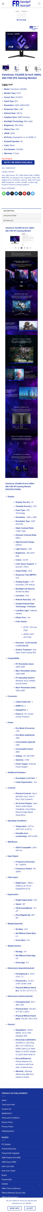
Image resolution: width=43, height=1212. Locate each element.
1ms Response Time (16, 178)
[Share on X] (12, 193)
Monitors (24, 11)
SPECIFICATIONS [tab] (10, 216)
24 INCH (18, 182)
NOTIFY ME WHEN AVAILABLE (18, 162)
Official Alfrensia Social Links (13, 1193)
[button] (3, 4)
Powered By (7, 1180)
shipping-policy (8, 1131)
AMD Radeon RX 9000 (11, 1158)
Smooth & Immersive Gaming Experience (15, 185)
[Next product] (19, 15)
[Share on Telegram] (33, 193)
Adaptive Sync (6, 180)
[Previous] (5, 43)
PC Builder (6, 1144)
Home (17, 11)
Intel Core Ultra (8, 1166)
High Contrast (10, 175)
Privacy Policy (7, 1127)
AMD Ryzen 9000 (9, 1162)
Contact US (6, 1109)
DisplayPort (10, 182)
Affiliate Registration (10, 1197)
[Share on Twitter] (16, 193)
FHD (38, 178)
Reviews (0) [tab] (8, 220)
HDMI (4, 182)
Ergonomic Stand (30, 178)
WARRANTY (7, 1113)
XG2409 (24, 182)
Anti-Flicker (16, 180)
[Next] (38, 43)
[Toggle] (40, 1184)
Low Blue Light (33, 182)
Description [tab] (9, 211)
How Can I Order (8, 1171)
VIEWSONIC (11, 188)
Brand (4, 1175)
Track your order (8, 1105)
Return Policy (7, 1122)
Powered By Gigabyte (10, 1153)
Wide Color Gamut (34, 180)
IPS (17, 175)
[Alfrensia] (22, 3)
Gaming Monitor (24, 231)
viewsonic (24, 180)
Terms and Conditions (10, 1118)
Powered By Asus (9, 1149)
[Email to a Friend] (20, 193)
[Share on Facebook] (8, 193)
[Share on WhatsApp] (4, 193)
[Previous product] (24, 15)
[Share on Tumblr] (29, 193)
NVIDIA (5, 1184)
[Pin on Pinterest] (24, 193)
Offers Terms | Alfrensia (11, 1188)
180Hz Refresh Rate (26, 175)
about (4, 1100)
